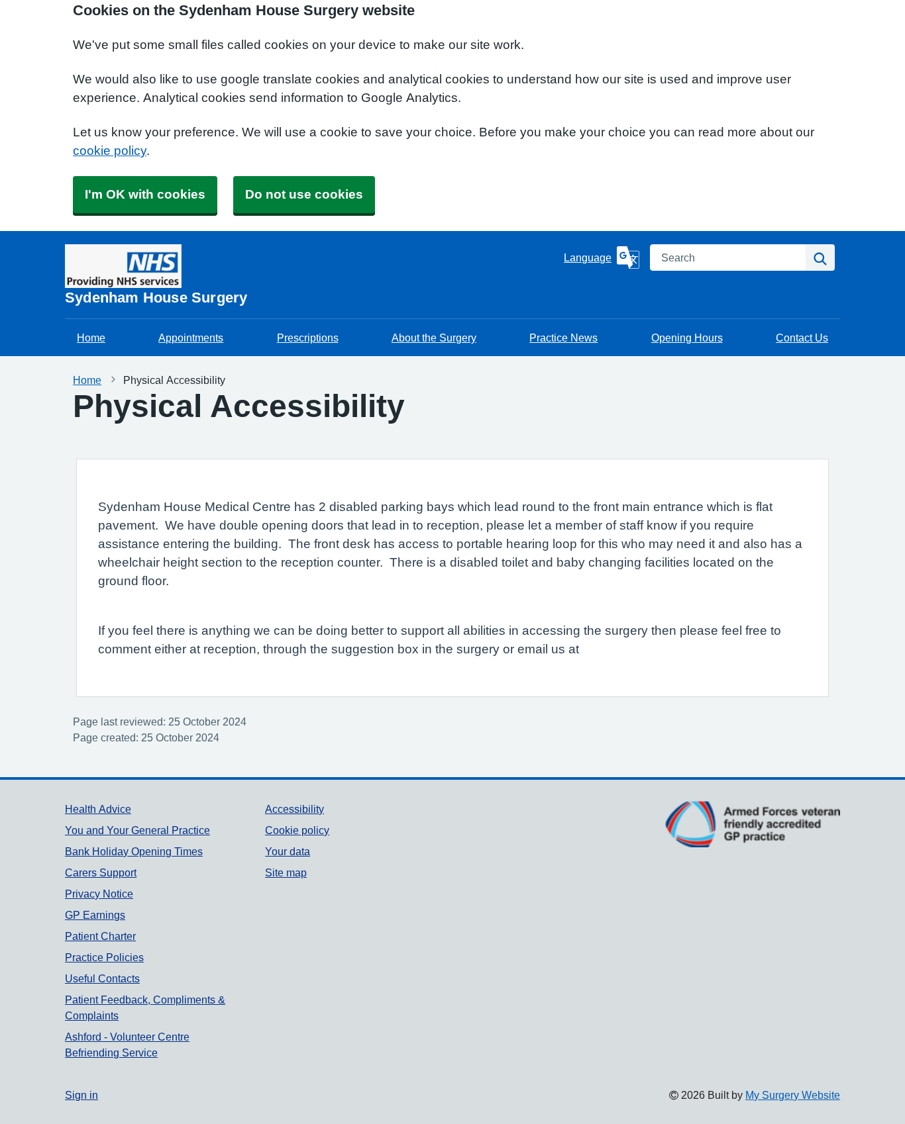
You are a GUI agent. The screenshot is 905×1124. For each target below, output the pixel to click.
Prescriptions (308, 337)
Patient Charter (100, 936)
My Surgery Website (792, 1095)
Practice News (563, 337)
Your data (287, 851)
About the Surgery (434, 337)
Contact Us (802, 337)
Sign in (81, 1095)
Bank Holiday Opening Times (134, 851)
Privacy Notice (99, 893)
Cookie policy (297, 830)
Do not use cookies (304, 194)
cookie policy (109, 150)
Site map (286, 872)
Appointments (190, 337)
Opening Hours (687, 337)
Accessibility (294, 809)
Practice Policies (104, 957)
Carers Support (100, 872)
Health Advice (98, 809)
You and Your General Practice (137, 830)
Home (91, 337)
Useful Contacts (102, 978)
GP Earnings (95, 915)
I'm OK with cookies (145, 194)
